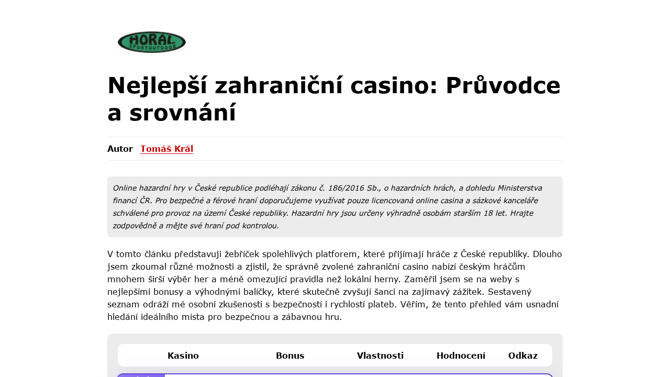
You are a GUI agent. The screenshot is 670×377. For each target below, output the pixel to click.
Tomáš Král (166, 148)
